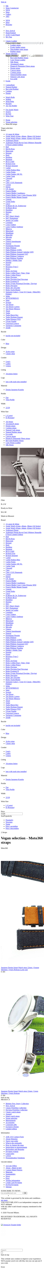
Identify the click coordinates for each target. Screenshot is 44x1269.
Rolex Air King (11, 271)
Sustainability (11, 1174)
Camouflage (10, 85)
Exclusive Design (12, 1127)
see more (4, 1200)
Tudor (8, 313)
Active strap (10, 352)
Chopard (9, 178)
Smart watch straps (13, 1116)
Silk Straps (14, 62)
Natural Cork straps (17, 77)
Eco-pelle (13, 79)
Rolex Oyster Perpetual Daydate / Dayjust (21, 284)
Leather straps (15, 45)
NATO (8, 112)
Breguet (8, 153)
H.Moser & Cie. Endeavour (16, 206)
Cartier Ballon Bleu (13, 170)
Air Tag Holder (11, 106)
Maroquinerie (11, 1120)
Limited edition (11, 1129)
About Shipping (11, 1139)
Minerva (9, 229)
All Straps (9, 422)
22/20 (8, 408)
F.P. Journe (10, 189)
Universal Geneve (12, 323)
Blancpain (9, 151)
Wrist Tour (9, 116)
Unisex (8, 366)
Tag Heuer (9, 305)
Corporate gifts (11, 1125)
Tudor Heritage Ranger (14, 317)
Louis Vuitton (11, 225)
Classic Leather (11, 41)
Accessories (10, 1123)
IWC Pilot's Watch (12, 216)
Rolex (8, 269)
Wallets (8, 99)
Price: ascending (12, 826)
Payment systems (12, 1151)
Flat (7, 398)
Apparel (9, 1114)
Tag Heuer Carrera (12, 307)
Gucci (8, 204)
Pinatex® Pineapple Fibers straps (22, 66)
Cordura (9, 91)
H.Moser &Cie (11, 208)
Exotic (8, 81)
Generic (8, 199)
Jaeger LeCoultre (12, 220)
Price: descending (12, 828)
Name (8, 824)
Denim (8, 93)
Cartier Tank (10, 176)
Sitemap (9, 1187)
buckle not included (13, 336)
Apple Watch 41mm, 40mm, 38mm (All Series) (23, 136)
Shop (8, 12)
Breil (7, 155)
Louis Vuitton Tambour (14, 227)
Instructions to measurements (16, 1147)
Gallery (8, 14)
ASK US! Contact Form (15, 1137)
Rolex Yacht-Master (13, 290)
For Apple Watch (12, 110)
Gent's (8, 362)
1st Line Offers (11, 1166)
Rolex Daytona (11, 277)
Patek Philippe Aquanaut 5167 (17, 254)
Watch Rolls (10, 97)
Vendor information (13, 1180)
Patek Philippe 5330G (14, 250)
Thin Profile (10, 400)
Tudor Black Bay (12, 315)
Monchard (9, 231)
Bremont (9, 159)
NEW (8, 10)
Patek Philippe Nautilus (14, 258)
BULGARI (10, 162)
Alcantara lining (11, 374)
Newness (9, 822)
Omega (8, 239)
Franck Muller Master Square (16, 197)
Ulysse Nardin (11, 321)
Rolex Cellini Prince (13, 275)
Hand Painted (11, 33)
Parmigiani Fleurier (13, 246)
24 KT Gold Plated (13, 35)
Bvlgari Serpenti (12, 166)
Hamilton (9, 210)
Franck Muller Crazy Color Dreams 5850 (21, 195)
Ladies (8, 364)
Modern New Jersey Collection (17, 1104)
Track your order (12, 1141)
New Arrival (10, 31)
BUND (8, 114)
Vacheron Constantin (13, 326)
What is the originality (14, 1143)
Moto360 (9, 235)
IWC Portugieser (12, 218)
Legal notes (10, 1154)
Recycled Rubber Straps (19, 58)
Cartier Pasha (10, 172)
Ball (7, 147)
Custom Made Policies (14, 1170)
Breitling (9, 157)
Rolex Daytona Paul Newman (17, 279)
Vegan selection (11, 54)
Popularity (9, 820)
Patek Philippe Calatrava (15, 256)
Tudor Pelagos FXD (13, 319)
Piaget (8, 265)
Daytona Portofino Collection (16, 1110)
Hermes (8, 212)
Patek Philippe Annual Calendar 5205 (20, 252)
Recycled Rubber (12, 89)
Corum (8, 185)
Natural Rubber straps (18, 75)
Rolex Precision (11, 286)
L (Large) (9, 416)
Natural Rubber (11, 87)
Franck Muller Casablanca (15, 193)
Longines (9, 223)
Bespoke (9, 25)
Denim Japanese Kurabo (15, 390)
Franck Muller (11, 191)
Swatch (8, 302)
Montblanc (10, 233)
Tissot (8, 311)
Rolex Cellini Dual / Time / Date (18, 273)
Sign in (3, 2)
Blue (7, 344)
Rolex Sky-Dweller (13, 288)
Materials (9, 1172)
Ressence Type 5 (12, 267)
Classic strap (10, 354)
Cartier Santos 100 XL (14, 174)
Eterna (8, 187)
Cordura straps (15, 72)
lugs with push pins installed (16, 382)
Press (8, 1178)
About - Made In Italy (14, 1168)
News (8, 1176)
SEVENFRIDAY (12, 298)
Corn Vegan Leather (17, 60)
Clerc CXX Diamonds (14, 183)
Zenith (8, 328)
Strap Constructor (12, 8)
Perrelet (8, 262)
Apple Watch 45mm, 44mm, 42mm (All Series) (23, 138)
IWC (7, 214)
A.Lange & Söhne (12, 134)
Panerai (8, 244)
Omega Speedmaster (13, 241)
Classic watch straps (13, 1112)
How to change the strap (15, 1145)
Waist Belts (10, 101)
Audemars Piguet (12, 141)
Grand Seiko (10, 202)
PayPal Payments (12, 1185)
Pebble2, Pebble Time (14, 260)
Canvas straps (15, 70)
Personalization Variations (15, 1158)
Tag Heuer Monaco (13, 309)
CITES (8, 1156)
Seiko (8, 296)
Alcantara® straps (17, 64)
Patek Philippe (11, 248)
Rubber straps (15, 51)
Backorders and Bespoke (15, 1149)
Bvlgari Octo (10, 164)
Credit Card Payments (14, 1183)
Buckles (9, 104)
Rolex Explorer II (12, 281)
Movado (9, 237)
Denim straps (15, 68)
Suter (8, 300)
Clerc (8, 180)
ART (7, 16)
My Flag (9, 37)
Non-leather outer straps (19, 49)
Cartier (8, 168)
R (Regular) (10, 418)
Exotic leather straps (17, 47)
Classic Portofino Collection (16, 1108)
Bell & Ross (10, 149)
